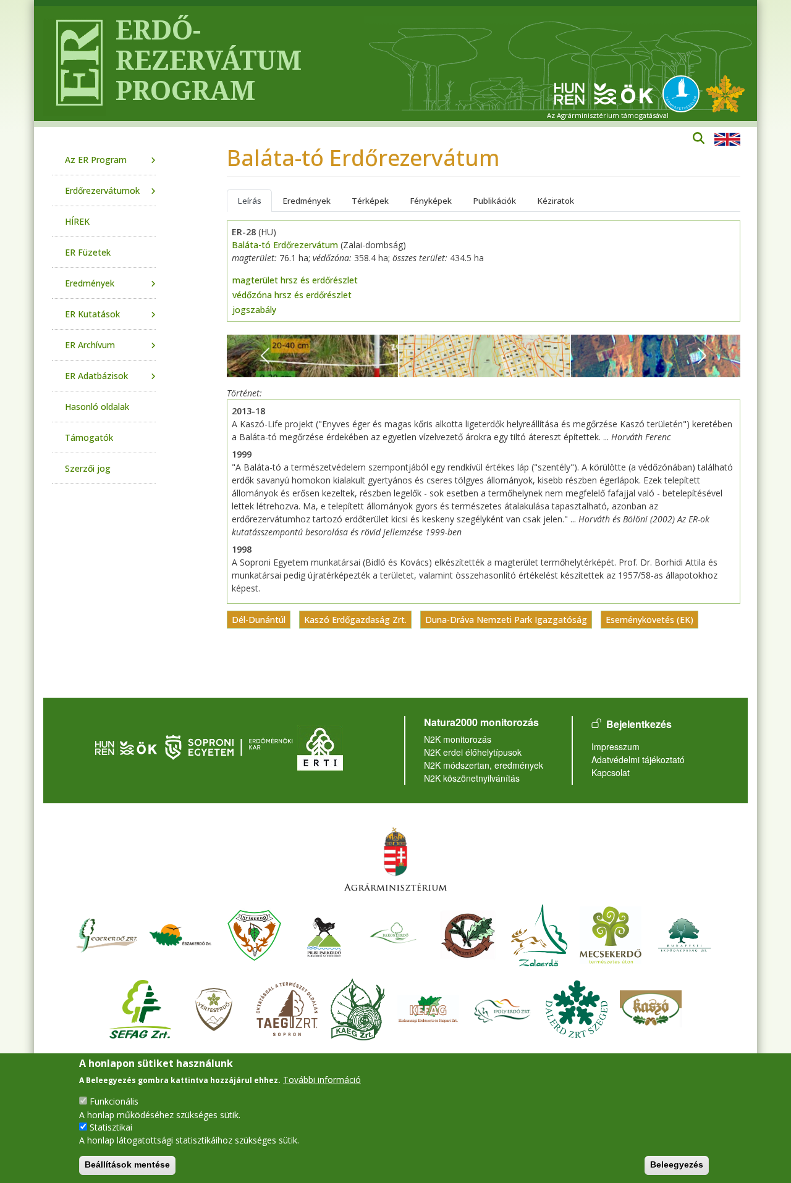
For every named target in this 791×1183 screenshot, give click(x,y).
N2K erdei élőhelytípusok (473, 752)
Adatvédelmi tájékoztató (638, 759)
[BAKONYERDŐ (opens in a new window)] (394, 933)
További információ (322, 1079)
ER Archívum (90, 345)
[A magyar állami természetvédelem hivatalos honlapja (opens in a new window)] (684, 93)
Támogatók (89, 437)
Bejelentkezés (639, 724)
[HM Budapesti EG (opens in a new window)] (685, 933)
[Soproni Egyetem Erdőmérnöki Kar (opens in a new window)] (230, 746)
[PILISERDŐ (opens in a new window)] (324, 933)
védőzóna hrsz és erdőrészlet (292, 295)
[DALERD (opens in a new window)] (576, 1007)
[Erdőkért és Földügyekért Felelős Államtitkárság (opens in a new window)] (395, 858)
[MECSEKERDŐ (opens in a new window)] (610, 933)
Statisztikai (111, 1127)
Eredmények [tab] (306, 200)
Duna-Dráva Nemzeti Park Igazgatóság (506, 619)
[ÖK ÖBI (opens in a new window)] (126, 746)
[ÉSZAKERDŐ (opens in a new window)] (180, 933)
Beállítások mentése (127, 1164)
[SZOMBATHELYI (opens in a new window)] (468, 933)
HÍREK (77, 221)
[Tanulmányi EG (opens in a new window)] (287, 1007)
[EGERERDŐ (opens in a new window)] (106, 933)
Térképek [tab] (370, 200)
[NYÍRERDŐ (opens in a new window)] (255, 933)
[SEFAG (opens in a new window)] (140, 1007)
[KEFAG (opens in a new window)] (428, 1007)
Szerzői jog (88, 468)
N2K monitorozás (457, 739)
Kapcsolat (610, 772)
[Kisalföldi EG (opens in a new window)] (358, 1007)
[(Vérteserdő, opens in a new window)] (214, 1007)
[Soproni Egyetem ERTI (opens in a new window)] (320, 746)
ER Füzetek (88, 252)
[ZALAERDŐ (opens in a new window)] (539, 933)
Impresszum (615, 746)
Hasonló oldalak (97, 406)
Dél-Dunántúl (259, 619)
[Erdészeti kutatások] (725, 93)
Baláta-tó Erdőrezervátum (285, 245)
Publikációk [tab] (494, 200)
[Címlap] (74, 63)
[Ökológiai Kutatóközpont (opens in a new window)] (603, 93)
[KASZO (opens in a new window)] (651, 1007)
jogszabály (254, 310)
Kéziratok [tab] (555, 200)
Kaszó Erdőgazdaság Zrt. (355, 619)
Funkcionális (114, 1101)
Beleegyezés (676, 1164)
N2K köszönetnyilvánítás (472, 778)
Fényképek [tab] (431, 200)
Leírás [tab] (249, 200)
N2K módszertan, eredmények (483, 765)
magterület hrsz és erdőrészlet (295, 280)
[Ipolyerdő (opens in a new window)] (502, 1007)
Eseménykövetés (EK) (649, 619)
